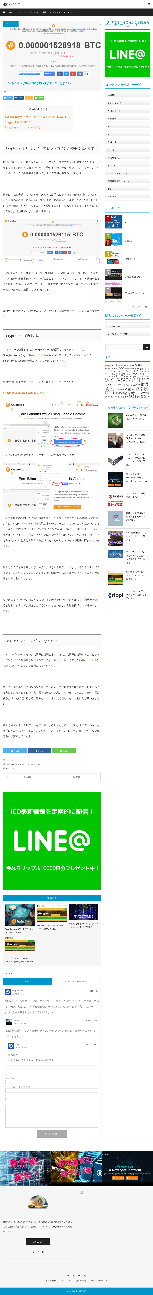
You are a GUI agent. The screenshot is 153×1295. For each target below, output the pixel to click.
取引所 (141, 389)
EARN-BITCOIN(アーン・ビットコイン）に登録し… (136, 575)
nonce (127, 369)
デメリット (138, 373)
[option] (61, 1166)
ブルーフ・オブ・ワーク (117, 173)
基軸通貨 (118, 393)
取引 (133, 390)
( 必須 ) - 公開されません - (18, 1087)
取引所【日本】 (52, 1281)
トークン (111, 150)
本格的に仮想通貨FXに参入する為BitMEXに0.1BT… (136, 517)
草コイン (111, 165)
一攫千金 (125, 385)
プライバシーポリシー (98, 1281)
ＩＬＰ (110, 134)
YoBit (132, 369)
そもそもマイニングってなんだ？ (23, 127)
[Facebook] (38, 1250)
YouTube (112, 196)
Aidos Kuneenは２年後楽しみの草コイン (136, 417)
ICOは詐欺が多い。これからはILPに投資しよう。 (136, 536)
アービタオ (140, 368)
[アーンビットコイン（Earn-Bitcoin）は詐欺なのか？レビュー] (20, 946)
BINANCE (124, 366)
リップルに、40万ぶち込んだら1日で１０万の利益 (136, 595)
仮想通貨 (111, 95)
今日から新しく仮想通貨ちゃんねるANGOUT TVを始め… (136, 438)
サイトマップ (67, 1281)
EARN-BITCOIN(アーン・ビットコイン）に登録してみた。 (51, 927)
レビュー (113, 384)
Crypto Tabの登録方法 (18, 122)
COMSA (131, 366)
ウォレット (112, 142)
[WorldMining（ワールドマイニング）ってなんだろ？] (20, 915)
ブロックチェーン (115, 103)
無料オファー (138, 392)
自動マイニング (40, 764)
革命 (148, 397)
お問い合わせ (80, 1281)
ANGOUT (37, 1241)
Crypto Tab (10, 764)
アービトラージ (114, 111)
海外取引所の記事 (138, 407)
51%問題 (108, 366)
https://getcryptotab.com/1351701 (23, 392)
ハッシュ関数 (131, 376)
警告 (109, 189)
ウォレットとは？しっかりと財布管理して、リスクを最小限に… (135, 459)
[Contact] (42, 1250)
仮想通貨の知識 (116, 407)
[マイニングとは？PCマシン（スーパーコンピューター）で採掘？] (83, 912)
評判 (136, 395)
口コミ (110, 392)
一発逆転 (132, 385)
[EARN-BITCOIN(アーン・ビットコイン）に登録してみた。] (51, 913)
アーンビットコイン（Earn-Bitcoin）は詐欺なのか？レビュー (19, 960)
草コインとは (119, 397)
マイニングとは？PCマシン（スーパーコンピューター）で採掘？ (83, 925)
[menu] (149, 4)
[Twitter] (33, 1250)
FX (117, 368)
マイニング (10, 23)
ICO (109, 126)
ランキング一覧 (140, 307)
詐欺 (129, 396)
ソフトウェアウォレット (123, 374)
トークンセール (114, 157)
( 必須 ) (10, 1078)
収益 (128, 389)
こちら (42, 355)
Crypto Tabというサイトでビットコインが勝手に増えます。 (38, 116)
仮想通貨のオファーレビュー (119, 181)
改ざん (126, 392)
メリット (136, 381)
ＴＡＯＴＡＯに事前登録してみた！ (135, 495)
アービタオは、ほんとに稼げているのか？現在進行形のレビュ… (135, 557)
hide (44, 109)
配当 (143, 396)
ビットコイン (21, 764)
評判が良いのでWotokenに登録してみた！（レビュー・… (136, 477)
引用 (97, 991)
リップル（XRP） (115, 326)
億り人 (113, 389)
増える (30, 764)
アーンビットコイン (132, 371)
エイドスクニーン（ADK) (118, 334)
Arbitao (116, 365)
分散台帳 (121, 390)
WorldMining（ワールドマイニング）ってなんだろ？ (19, 931)
